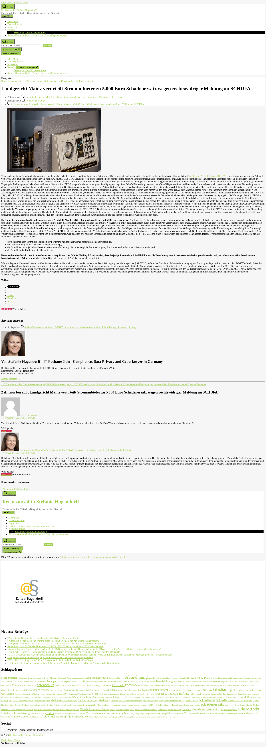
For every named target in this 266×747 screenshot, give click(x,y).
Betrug (146, 681)
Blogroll (5, 81)
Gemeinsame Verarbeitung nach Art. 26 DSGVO (86, 694)
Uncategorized (68, 81)
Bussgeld (245, 681)
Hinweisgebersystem (230, 694)
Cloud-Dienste (6, 685)
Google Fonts (148, 694)
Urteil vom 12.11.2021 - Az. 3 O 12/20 (207, 176)
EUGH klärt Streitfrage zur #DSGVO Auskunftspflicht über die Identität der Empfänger (50, 660)
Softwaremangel (48, 709)
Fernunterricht (175, 690)
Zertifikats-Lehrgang (108, 717)
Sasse (197, 704)
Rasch (150, 704)
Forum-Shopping (47, 694)
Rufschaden (189, 705)
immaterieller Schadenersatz (13, 697)
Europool (118, 690)
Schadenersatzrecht (36, 81)
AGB (193, 677)
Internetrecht (120, 697)
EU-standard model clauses (98, 690)
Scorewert (122, 327)
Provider (116, 704)
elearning (53, 690)
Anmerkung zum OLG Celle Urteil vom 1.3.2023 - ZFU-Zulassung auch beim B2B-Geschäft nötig (55, 646)
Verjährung (144, 713)
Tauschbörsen (101, 709)
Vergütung (134, 713)
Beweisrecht (179, 681)
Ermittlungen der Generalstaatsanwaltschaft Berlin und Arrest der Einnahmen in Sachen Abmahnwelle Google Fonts (63, 663)
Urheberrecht (248, 709)
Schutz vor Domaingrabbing (13, 709)
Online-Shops (39, 704)
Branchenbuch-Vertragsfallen (217, 681)
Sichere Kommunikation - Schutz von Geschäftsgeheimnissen (37, 35)
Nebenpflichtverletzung (172, 700)
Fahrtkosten (133, 690)
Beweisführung (164, 681)
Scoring (132, 327)
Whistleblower (37, 717)
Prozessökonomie (139, 705)
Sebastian (29, 709)
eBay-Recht (215, 685)
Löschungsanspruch (26, 700)
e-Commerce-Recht (171, 685)
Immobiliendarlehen (32, 697)
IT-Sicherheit (160, 697)
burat (238, 681)
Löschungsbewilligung (42, 700)
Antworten (6, 431)
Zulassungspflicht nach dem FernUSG (151, 717)
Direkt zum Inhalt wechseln (14, 2)
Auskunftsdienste (32, 327)
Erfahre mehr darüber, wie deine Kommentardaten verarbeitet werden (93, 557)
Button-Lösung (255, 681)
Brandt (233, 681)
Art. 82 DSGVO (204, 677)
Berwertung (99, 681)
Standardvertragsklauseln (70, 710)
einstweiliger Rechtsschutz (12, 690)
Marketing (104, 700)
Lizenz (15, 700)
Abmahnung (136, 677)
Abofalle (186, 677)
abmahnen (82, 678)
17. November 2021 (35, 100)
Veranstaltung (59, 713)
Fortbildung (34, 694)
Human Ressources (244, 694)
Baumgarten (53, 681)
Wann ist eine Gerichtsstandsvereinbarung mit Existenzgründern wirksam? (43, 638)
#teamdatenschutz (40, 678)
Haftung (184, 693)
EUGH (111, 690)
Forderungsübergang (22, 694)
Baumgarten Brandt (69, 681)
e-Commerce (156, 685)
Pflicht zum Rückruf (104, 705)
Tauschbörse (87, 709)
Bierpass (202, 681)
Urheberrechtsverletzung (15, 713)
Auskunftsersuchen (9, 681)
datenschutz (48, 327)
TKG (132, 709)
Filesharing (222, 689)
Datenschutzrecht (18, 81)
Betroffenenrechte (135, 681)
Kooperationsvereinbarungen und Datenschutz (208, 697)
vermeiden (153, 713)
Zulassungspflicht (128, 717)
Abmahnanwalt (72, 678)
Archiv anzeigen (10, 378)
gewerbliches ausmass (135, 694)
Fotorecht (58, 694)
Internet (97, 697)
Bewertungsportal (192, 681)
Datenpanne (31, 685)
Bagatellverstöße (40, 681)
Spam (58, 709)
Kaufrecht (170, 697)
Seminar (37, 709)
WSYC (88, 716)
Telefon (112, 710)
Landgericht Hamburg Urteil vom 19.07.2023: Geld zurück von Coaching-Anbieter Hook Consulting (56, 643)
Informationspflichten (82, 697)
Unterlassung (163, 709)
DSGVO (118, 685)
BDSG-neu (90, 681)
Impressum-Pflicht (47, 697)
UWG (50, 713)
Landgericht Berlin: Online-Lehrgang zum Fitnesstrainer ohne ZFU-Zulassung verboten (50, 657)
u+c (136, 709)
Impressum (12, 27)
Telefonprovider (122, 709)
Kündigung (6, 700)
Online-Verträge (53, 705)
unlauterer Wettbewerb (147, 709)
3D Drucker (53, 678)
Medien (122, 700)
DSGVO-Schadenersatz (66, 327)
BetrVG (152, 681)
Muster (161, 700)
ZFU (119, 716)
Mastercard (115, 700)
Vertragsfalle (165, 713)
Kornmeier (231, 697)
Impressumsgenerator (63, 697)
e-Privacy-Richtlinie (202, 685)
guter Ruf (169, 694)
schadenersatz (86, 327)
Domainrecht (106, 685)
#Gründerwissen (25, 678)
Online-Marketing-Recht (241, 700)
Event (126, 690)
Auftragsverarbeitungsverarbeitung (248, 678)
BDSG (81, 681)
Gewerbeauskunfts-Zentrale (115, 694)
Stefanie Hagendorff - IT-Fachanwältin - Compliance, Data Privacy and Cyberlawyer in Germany (76, 97)
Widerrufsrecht (75, 716)
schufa (97, 327)
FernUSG (206, 689)
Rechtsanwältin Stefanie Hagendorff (18, 10)
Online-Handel (207, 700)
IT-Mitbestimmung (147, 697)
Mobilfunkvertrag (150, 700)
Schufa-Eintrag (109, 327)
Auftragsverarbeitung (228, 678)
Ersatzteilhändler (70, 690)
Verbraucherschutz (85, 81)
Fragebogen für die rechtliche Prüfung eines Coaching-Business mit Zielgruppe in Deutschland (53, 641)
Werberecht (252, 713)
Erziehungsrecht (82, 690)
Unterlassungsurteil (230, 710)
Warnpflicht (222, 713)
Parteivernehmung (68, 705)
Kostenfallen (256, 697)
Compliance (18, 685)
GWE (175, 693)
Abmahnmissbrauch (97, 677)
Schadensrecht (53, 81)
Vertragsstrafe (191, 713)
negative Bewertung (189, 700)
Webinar (241, 713)
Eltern (60, 690)
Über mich (12, 21)
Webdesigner (232, 713)
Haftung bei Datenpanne (200, 694)
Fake (140, 690)
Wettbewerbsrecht (20, 716)
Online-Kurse (223, 700)
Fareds (145, 690)
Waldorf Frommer (208, 713)
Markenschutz (71, 700)
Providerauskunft (127, 705)
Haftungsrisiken (216, 694)
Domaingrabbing (93, 685)
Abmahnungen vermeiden (159, 678)
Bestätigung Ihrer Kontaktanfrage (30, 32)
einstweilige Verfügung (37, 689)
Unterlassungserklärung (207, 709)
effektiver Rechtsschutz (244, 685)
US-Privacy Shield (38, 713)
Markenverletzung (88, 700)
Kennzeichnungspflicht (183, 697)
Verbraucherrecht (96, 713)
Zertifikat (95, 717)
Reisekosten (178, 704)
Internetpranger (106, 697)
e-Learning (187, 685)
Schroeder (229, 705)
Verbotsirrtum (70, 713)
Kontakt (11, 29)
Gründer (159, 693)
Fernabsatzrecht (158, 689)
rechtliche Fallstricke (162, 705)
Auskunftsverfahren (26, 681)
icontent (255, 694)
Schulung (256, 705)
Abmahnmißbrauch (117, 678)
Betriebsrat (108, 681)
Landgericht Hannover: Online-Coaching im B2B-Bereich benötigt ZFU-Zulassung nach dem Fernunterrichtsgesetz (63, 652)
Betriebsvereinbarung (120, 681)
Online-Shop (27, 705)
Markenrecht (58, 700)
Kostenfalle (243, 697)
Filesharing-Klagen (241, 690)
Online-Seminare (16, 705)
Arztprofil (216, 678)
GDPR (65, 694)
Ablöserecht (62, 678)
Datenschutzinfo (15, 24)
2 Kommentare (77, 104)
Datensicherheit (78, 685)
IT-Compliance (134, 697)
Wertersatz (5, 717)
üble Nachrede (173, 717)
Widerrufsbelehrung (54, 716)
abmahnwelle (176, 678)
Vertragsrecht (177, 713)
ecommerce (226, 685)
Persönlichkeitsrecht (86, 704)
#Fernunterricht (9, 677)
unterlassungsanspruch (180, 709)
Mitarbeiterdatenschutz (134, 700)
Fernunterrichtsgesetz (192, 690)
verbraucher (80, 713)
